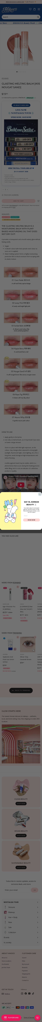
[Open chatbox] (37, 1018)
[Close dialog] (40, 494)
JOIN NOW (31, 520)
